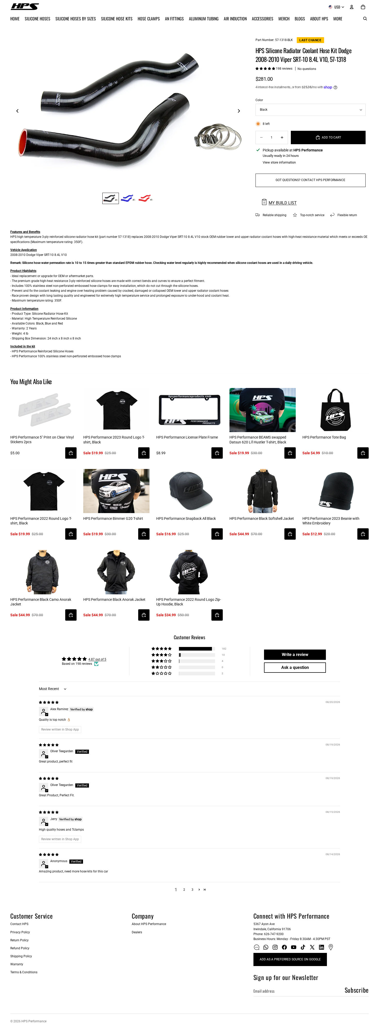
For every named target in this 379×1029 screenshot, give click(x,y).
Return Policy (19, 940)
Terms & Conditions (23, 972)
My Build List (283, 202)
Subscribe (357, 989)
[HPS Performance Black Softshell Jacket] (262, 491)
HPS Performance (33, 1021)
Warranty (16, 964)
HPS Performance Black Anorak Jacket (114, 599)
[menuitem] (338, 18)
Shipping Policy (21, 956)
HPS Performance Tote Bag (324, 437)
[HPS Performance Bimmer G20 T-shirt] (116, 491)
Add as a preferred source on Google (290, 959)
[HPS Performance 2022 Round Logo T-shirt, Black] (43, 491)
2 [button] (184, 890)
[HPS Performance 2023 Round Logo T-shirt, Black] (116, 410)
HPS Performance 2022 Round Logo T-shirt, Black (41, 520)
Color (259, 100)
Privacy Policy (20, 932)
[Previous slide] (16, 111)
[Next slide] (240, 111)
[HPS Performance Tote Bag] (335, 410)
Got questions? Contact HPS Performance (310, 180)
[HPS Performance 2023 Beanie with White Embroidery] (335, 491)
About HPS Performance (149, 924)
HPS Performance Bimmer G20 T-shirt (113, 518)
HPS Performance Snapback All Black (186, 518)
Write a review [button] (295, 654)
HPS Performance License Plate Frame (187, 437)
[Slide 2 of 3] (128, 198)
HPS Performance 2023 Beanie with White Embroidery (330, 520)
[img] (49, 702)
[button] (266, 68)
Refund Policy (19, 948)
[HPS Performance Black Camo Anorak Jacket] (43, 572)
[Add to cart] (71, 453)
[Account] (351, 7)
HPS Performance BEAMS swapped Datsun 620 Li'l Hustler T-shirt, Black (257, 439)
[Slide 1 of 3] (110, 198)
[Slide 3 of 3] (145, 198)
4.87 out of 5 (97, 659)
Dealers (137, 932)
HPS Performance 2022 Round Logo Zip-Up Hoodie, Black (188, 601)
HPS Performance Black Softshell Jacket (261, 518)
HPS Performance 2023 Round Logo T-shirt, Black (114, 439)
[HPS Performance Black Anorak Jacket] (116, 572)
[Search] (365, 18)
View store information (279, 162)
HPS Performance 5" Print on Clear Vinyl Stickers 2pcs (42, 439)
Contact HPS (19, 924)
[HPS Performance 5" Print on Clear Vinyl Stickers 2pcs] (43, 410)
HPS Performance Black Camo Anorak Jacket (40, 601)
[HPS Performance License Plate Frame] (189, 410)
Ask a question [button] (295, 667)
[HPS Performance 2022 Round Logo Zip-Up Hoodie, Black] (189, 572)
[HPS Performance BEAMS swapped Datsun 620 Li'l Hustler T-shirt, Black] (262, 410)
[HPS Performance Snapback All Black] (189, 491)
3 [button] (192, 890)
